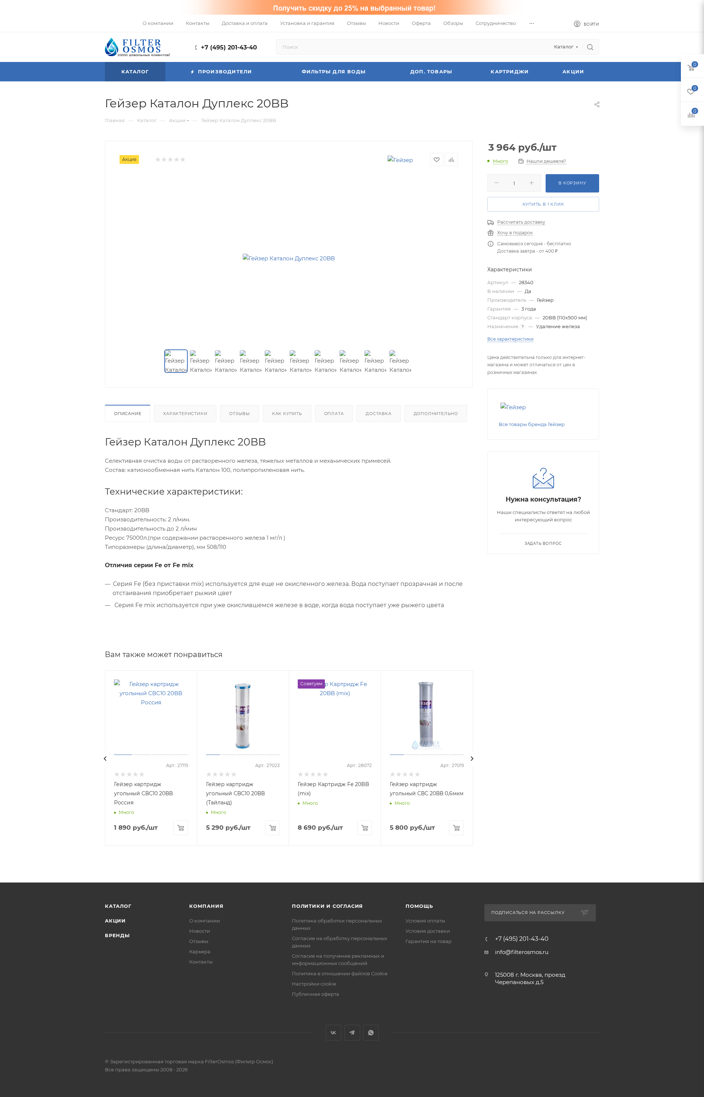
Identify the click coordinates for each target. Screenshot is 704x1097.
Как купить (287, 413)
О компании (204, 921)
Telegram (352, 1033)
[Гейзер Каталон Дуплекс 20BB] (288, 258)
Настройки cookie (314, 984)
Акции (115, 921)
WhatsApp (371, 1033)
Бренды (117, 935)
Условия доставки (428, 931)
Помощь (419, 906)
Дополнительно (436, 413)
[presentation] (105, 758)
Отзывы (239, 413)
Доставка (378, 413)
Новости (199, 931)
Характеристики (185, 413)
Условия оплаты (425, 921)
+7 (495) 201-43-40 (229, 47)
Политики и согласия (327, 906)
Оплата (334, 413)
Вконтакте (333, 1033)
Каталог (118, 906)
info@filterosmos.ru (522, 952)
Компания (206, 906)
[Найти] (590, 47)
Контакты (201, 962)
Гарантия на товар (429, 941)
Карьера (199, 951)
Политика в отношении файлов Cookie (340, 973)
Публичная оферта (315, 994)
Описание (127, 413)
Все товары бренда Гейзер (532, 424)
